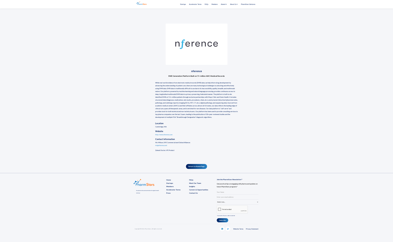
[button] (223, 4)
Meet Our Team (195, 183)
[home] (141, 4)
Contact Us (193, 193)
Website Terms (238, 229)
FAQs (206, 4)
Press (168, 193)
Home (168, 180)
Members (214, 4)
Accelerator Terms (195, 4)
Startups (183, 4)
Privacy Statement (252, 229)
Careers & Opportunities (198, 190)
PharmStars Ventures (248, 4)
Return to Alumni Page (196, 166)
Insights (192, 186)
